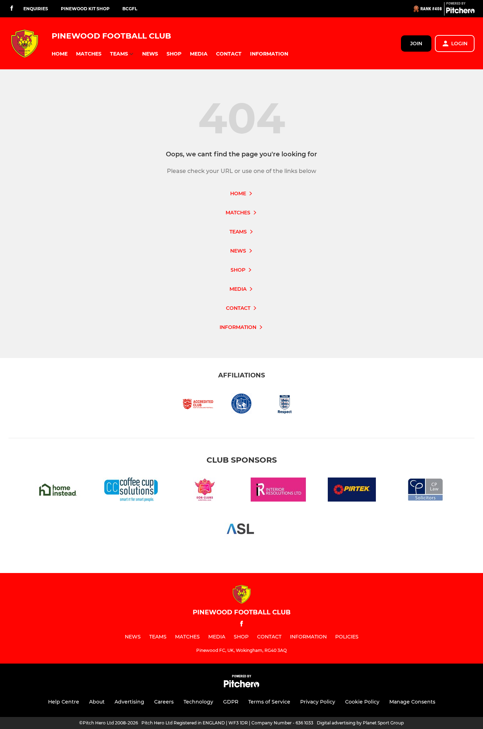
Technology (198, 702)
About (97, 702)
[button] (59, 54)
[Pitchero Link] (460, 11)
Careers (164, 702)
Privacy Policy (317, 702)
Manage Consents (412, 702)
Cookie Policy (362, 702)
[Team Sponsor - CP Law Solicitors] (425, 491)
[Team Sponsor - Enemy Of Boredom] (204, 491)
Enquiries (35, 8)
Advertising (129, 702)
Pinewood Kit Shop (85, 8)
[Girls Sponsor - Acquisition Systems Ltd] (241, 530)
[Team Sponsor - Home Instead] (57, 491)
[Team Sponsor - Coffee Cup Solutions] (131, 491)
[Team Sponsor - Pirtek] (352, 491)
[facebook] (11, 8)
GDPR (230, 702)
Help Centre (63, 702)
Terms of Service (269, 702)
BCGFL (129, 8)
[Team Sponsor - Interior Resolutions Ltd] (278, 491)
